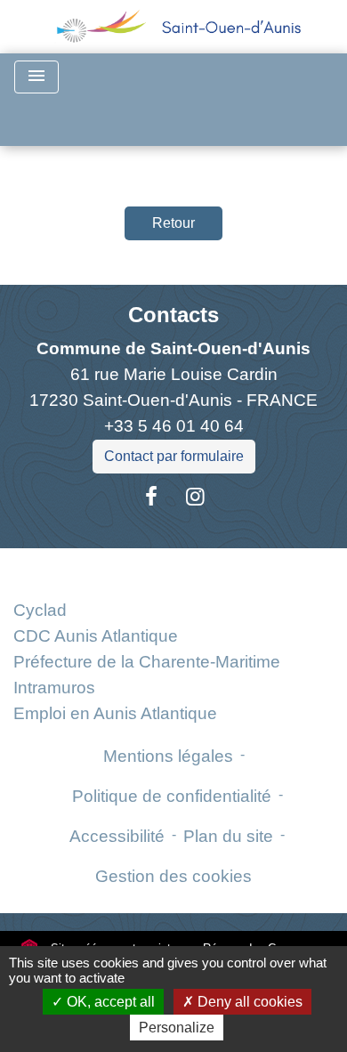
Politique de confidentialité (171, 796)
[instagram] (196, 496)
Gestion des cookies (173, 876)
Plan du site (228, 836)
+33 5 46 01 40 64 (174, 426)
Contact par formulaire (174, 456)
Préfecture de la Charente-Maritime (146, 661)
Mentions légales (168, 756)
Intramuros (54, 687)
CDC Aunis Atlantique (95, 636)
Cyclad (40, 610)
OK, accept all (109, 1001)
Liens (174, 569)
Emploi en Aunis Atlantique (115, 713)
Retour (173, 223)
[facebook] (151, 496)
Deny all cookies (248, 1001)
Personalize (176, 1027)
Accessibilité (117, 836)
